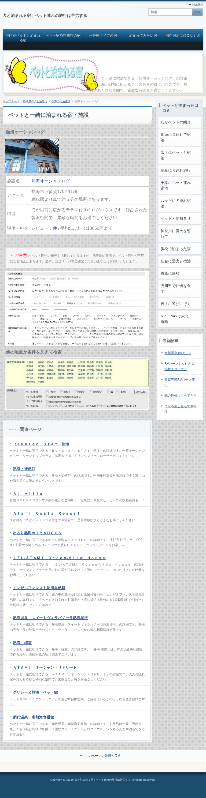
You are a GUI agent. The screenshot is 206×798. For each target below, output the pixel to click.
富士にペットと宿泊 (176, 155)
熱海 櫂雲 (22, 643)
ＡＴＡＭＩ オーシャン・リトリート (45, 667)
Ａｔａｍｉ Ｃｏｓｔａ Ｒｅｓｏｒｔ (46, 513)
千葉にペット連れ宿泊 (176, 185)
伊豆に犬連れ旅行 (176, 170)
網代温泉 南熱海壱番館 (33, 717)
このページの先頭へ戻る (103, 756)
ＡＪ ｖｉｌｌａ (28, 493)
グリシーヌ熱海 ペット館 (35, 692)
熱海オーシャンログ (50, 181)
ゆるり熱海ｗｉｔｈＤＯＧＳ (37, 533)
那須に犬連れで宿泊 (176, 137)
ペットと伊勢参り (176, 218)
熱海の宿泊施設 (61, 101)
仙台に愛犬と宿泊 (176, 261)
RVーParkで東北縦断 (175, 319)
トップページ (11, 101)
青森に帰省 (170, 273)
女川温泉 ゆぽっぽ (177, 353)
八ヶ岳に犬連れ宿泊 (176, 203)
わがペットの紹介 (176, 122)
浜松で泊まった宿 (176, 249)
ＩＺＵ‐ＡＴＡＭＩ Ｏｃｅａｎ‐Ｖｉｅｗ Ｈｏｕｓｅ (59, 558)
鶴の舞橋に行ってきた (180, 395)
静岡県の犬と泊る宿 (35, 101)
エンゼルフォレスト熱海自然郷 (39, 588)
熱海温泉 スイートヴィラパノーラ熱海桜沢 (50, 618)
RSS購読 (197, 4)
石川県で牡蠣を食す (176, 288)
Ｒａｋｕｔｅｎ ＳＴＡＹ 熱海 (41, 444)
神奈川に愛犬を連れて (176, 234)
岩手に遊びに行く (176, 304)
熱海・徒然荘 (24, 468)
